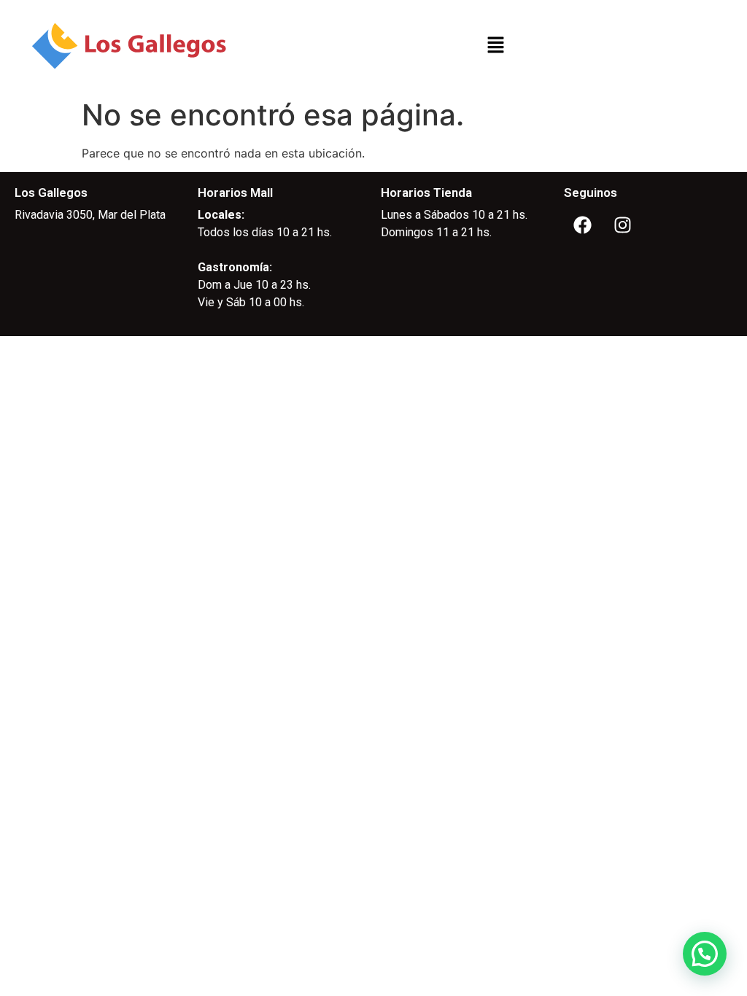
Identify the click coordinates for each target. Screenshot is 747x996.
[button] (495, 45)
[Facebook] (582, 224)
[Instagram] (622, 224)
